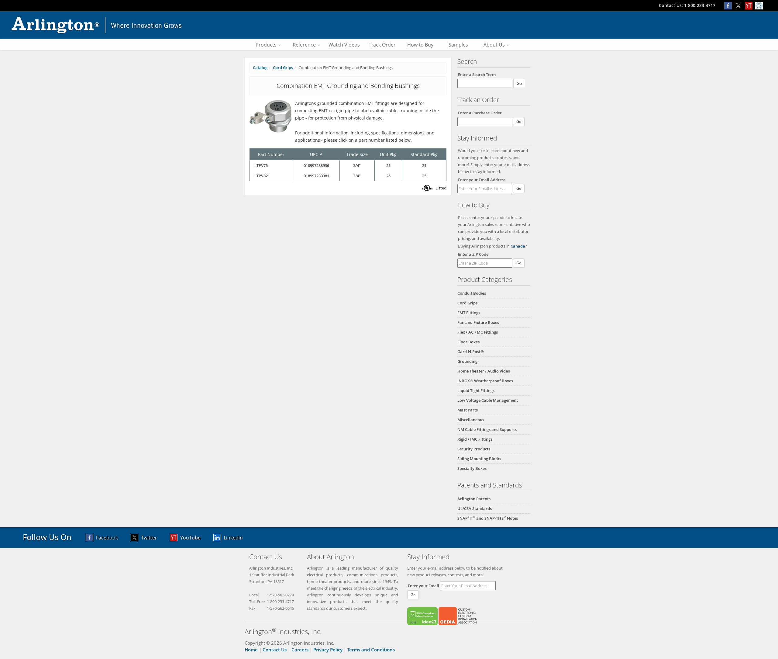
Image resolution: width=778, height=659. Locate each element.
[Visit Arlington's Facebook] (729, 5)
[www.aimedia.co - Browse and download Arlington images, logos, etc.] (759, 5)
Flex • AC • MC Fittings (477, 332)
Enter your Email (423, 585)
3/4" (357, 165)
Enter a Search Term (477, 74)
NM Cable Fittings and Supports (487, 429)
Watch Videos (344, 44)
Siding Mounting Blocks (479, 458)
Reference (305, 44)
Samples (458, 44)
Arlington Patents (474, 498)
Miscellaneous (470, 419)
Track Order (382, 44)
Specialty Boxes (472, 468)
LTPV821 (262, 176)
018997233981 (316, 176)
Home (251, 650)
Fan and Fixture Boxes (478, 322)
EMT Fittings (468, 312)
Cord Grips (467, 303)
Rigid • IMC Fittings (474, 439)
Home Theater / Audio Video (483, 371)
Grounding (467, 361)
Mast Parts (467, 410)
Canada (518, 246)
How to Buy (420, 44)
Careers (299, 650)
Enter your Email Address (481, 179)
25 (388, 165)
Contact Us (275, 650)
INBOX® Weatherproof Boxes (485, 380)
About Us (495, 44)
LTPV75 (261, 165)
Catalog (260, 67)
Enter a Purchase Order (480, 113)
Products (267, 44)
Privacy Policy (328, 650)
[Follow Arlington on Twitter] (740, 5)
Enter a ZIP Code (473, 254)
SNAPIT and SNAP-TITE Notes (487, 518)
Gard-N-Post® (470, 351)
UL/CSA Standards (474, 508)
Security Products (473, 449)
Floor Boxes (468, 342)
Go (518, 188)
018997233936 (316, 165)
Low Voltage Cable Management (487, 400)
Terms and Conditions (371, 650)
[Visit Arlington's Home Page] (389, 25)
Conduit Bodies (471, 293)
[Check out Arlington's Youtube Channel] (750, 5)
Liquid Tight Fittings (475, 390)
